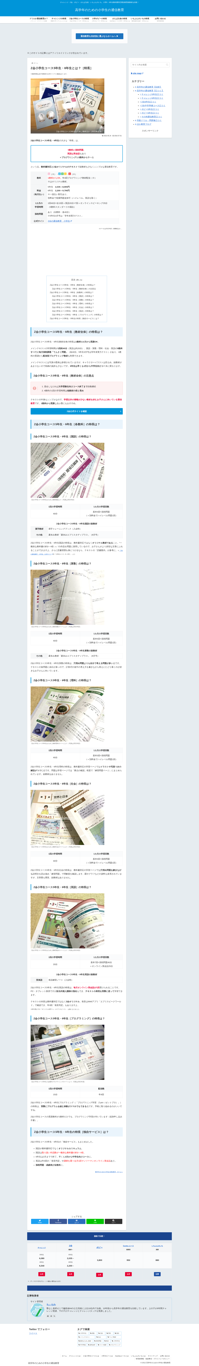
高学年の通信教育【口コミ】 (150, 91)
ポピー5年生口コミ (150, 109)
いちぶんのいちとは (138, 1356)
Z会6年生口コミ (148, 102)
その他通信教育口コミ (151, 117)
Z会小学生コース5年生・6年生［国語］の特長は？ (73, 296)
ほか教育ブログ (144, 124)
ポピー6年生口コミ (150, 113)
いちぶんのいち (157, 1246)
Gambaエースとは (122, 1356)
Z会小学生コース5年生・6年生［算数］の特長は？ (73, 300)
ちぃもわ (51, 1304)
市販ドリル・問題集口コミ (149, 120)
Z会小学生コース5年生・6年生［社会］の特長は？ (73, 307)
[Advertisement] (77, 253)
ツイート (33, 1333)
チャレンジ (42, 1248)
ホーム (64, 1356)
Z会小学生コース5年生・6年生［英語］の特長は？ (73, 311)
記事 (157, 1274)
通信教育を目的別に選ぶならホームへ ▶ (100, 36)
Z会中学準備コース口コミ (153, 105)
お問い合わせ (165, 1356)
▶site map (136, 73)
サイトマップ (153, 1356)
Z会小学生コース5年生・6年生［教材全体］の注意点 (74, 289)
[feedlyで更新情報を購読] (51, 1316)
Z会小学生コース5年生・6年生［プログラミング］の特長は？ (77, 315)
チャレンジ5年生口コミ (152, 94)
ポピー (99, 1247)
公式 (41, 1274)
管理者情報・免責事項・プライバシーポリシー (153, 1359)
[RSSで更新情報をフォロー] (54, 1316)
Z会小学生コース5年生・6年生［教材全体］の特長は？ (72, 285)
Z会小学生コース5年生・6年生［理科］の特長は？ (73, 303)
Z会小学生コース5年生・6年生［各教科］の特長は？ (72, 292)
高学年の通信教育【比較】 (149, 87)
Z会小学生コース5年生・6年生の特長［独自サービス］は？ (74, 318)
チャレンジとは (74, 1356)
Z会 (70, 1246)
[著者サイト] (48, 1316)
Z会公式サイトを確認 (77, 411)
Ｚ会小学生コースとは (91, 1356)
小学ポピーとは (107, 1356)
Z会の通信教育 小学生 (59, 221)
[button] (167, 64)
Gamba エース (128, 1246)
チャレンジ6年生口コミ (152, 98)
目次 (73, 280)
